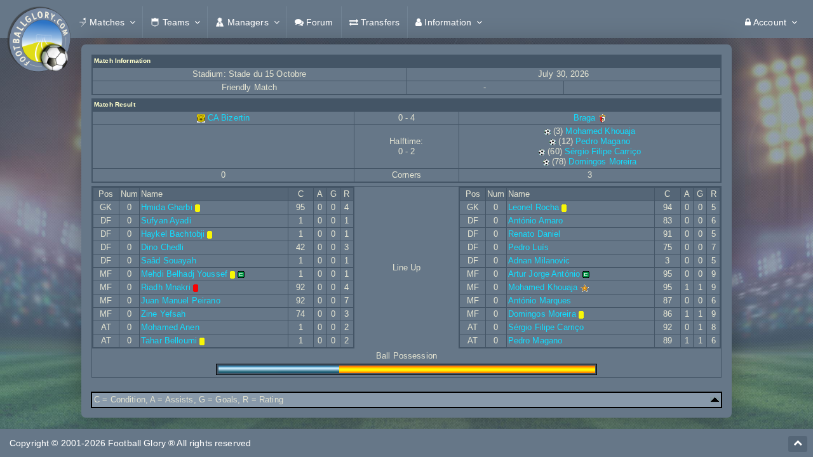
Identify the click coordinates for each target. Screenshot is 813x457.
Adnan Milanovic (539, 260)
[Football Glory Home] (39, 22)
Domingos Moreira (602, 161)
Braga (586, 118)
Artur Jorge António (544, 274)
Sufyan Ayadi (166, 220)
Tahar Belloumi (169, 340)
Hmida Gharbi (166, 207)
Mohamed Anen (170, 327)
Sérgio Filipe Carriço (603, 151)
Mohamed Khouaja (600, 131)
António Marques (540, 300)
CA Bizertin (229, 118)
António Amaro (535, 220)
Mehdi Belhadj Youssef (184, 274)
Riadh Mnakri (166, 287)
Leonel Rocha (534, 207)
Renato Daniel (534, 234)
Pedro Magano (602, 141)
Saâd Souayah (168, 260)
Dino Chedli (162, 247)
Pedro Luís (528, 247)
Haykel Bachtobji (173, 234)
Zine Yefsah (163, 314)
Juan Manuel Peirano (180, 300)
